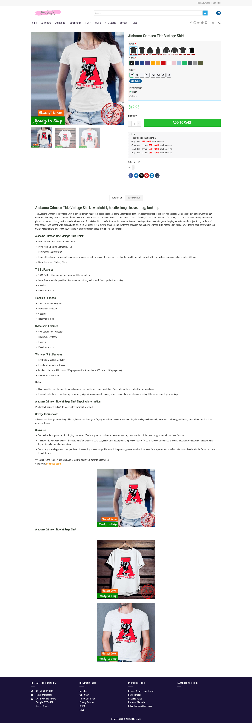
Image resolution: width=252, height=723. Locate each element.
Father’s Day (75, 22)
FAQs (81, 709)
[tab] (117, 198)
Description (117, 198)
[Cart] (218, 13)
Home (34, 22)
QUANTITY (133, 116)
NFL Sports (110, 22)
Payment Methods (136, 702)
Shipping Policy (135, 698)
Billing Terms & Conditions (140, 706)
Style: (132, 43)
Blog (135, 22)
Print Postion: (135, 88)
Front (134, 92)
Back (134, 96)
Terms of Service (87, 698)
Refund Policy (134, 198)
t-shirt (138, 162)
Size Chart (45, 22)
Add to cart (182, 122)
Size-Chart (84, 695)
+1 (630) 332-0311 (44, 691)
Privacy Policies (86, 702)
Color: (132, 57)
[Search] (205, 13)
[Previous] (36, 78)
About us (83, 691)
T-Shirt (88, 22)
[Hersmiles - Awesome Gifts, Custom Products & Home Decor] (60, 13)
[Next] (118, 78)
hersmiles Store (53, 463)
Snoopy (123, 22)
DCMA (82, 706)
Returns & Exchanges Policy (141, 691)
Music (98, 22)
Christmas (60, 22)
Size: (132, 69)
